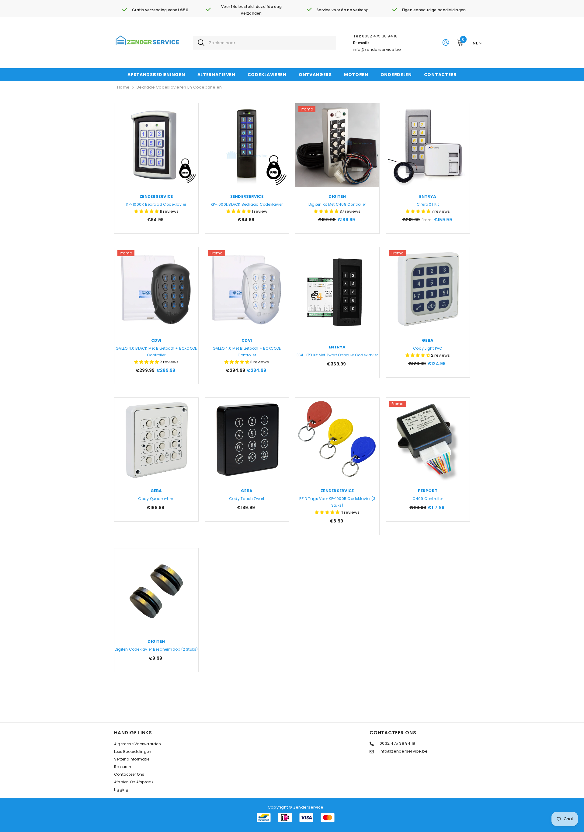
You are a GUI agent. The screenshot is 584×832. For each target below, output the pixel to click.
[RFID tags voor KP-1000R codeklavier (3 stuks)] (337, 440)
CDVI (156, 340)
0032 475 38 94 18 (380, 36)
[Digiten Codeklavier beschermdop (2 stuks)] (156, 590)
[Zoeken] (264, 43)
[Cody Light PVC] (428, 289)
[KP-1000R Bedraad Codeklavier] (156, 145)
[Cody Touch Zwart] (247, 440)
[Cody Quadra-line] (156, 440)
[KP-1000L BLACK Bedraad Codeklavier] (247, 145)
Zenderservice (156, 196)
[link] (155, 10)
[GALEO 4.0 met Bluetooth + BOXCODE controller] (247, 289)
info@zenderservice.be (377, 49)
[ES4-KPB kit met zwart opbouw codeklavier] (337, 292)
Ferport (427, 491)
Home (123, 87)
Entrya (427, 196)
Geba (427, 340)
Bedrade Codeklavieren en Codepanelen (179, 87)
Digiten (337, 196)
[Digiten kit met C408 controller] (337, 145)
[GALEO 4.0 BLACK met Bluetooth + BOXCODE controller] (156, 289)
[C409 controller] (428, 440)
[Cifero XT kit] (428, 145)
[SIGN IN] (445, 42)
